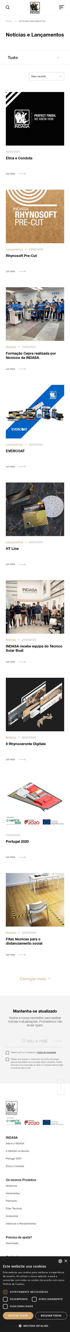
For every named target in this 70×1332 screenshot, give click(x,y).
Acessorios (12, 1216)
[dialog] (35, 1294)
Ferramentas (13, 1193)
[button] (35, 1325)
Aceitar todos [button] (18, 1315)
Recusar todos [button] (51, 1315)
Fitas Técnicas (14, 1208)
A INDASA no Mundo (17, 1151)
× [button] (65, 1261)
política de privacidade (46, 1052)
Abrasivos (11, 1186)
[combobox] (60, 1261)
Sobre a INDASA (15, 1143)
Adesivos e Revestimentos (21, 1224)
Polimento (11, 1201)
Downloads (12, 1243)
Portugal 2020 (13, 1159)
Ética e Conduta (15, 1166)
